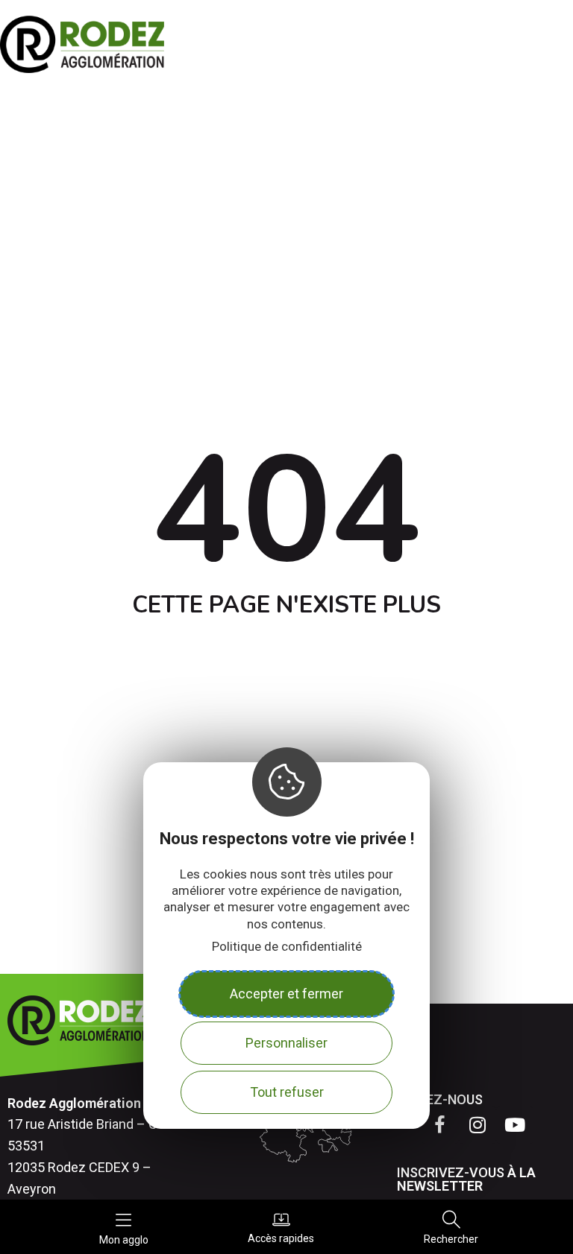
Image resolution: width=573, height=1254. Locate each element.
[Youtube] (514, 1125)
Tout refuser (287, 1092)
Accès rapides (281, 1238)
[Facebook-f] (440, 1125)
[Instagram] (477, 1125)
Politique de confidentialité (287, 946)
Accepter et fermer (286, 993)
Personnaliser (286, 1043)
